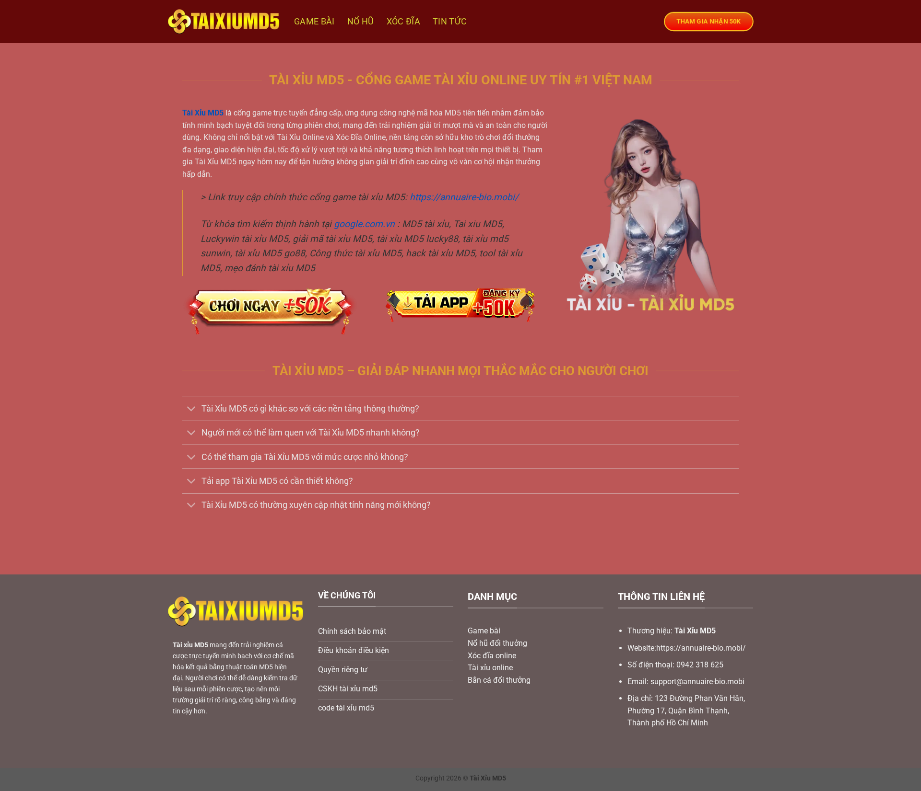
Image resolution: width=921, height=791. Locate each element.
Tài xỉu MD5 (190, 645)
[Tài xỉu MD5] (224, 21)
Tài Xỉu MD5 (203, 112)
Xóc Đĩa (403, 21)
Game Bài (314, 21)
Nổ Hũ (360, 21)
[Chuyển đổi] (191, 410)
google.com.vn (364, 223)
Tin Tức (450, 21)
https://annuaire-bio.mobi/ (464, 197)
